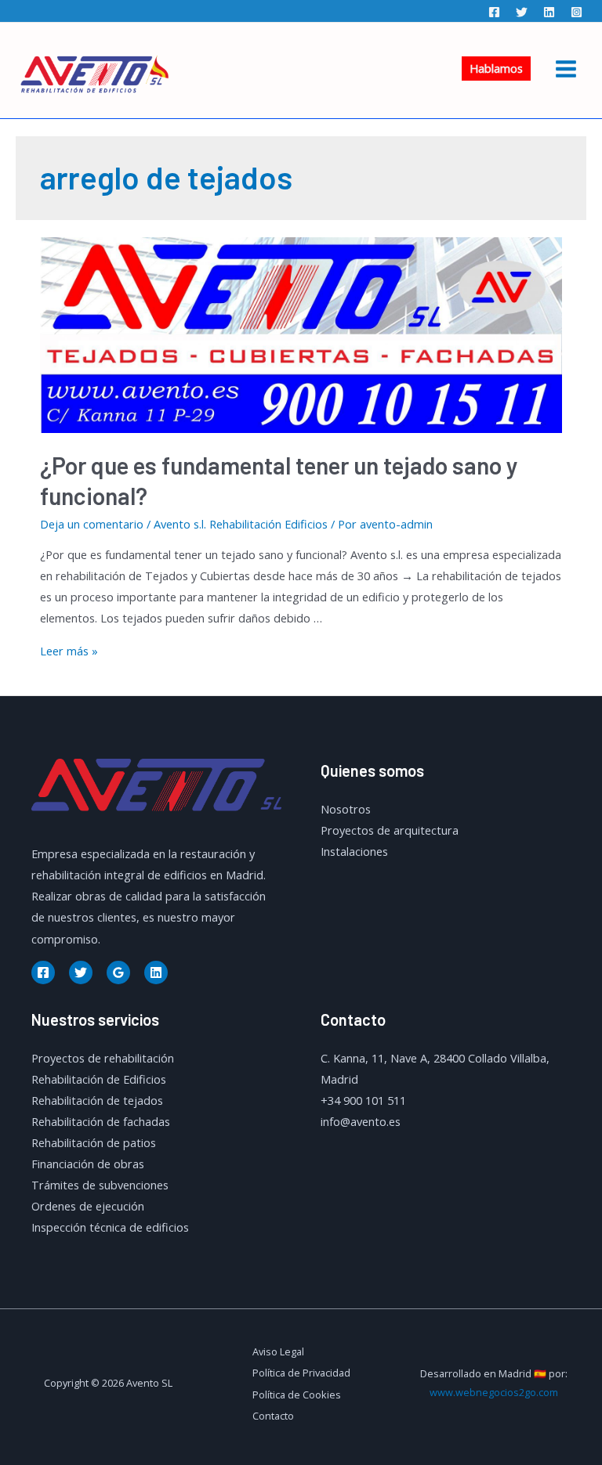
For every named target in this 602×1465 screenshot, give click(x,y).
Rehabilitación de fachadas (100, 1121)
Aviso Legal (278, 1351)
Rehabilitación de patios (93, 1142)
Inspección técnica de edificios (110, 1227)
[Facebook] (494, 12)
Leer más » (69, 651)
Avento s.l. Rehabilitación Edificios (241, 524)
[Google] (118, 972)
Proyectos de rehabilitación (102, 1058)
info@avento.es (361, 1121)
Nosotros (346, 809)
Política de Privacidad (301, 1373)
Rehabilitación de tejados (97, 1100)
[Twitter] (521, 12)
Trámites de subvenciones (100, 1185)
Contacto (273, 1416)
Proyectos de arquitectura (390, 830)
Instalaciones (354, 851)
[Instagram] (576, 12)
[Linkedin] (549, 12)
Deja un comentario (91, 524)
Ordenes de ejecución (87, 1206)
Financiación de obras (87, 1163)
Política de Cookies (296, 1394)
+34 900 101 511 (363, 1100)
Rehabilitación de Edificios (98, 1079)
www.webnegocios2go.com (494, 1392)
